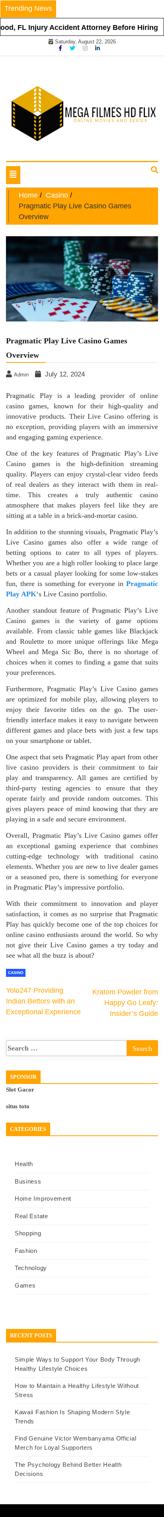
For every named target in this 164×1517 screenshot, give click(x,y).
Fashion (26, 1250)
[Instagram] (86, 48)
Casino (15, 972)
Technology (31, 1267)
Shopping (28, 1233)
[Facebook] (61, 48)
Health (24, 1163)
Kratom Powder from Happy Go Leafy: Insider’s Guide (125, 1002)
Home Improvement (43, 1198)
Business (28, 1181)
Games (25, 1285)
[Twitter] (73, 48)
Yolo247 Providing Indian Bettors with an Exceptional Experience (43, 1001)
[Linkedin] (97, 48)
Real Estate (31, 1216)
